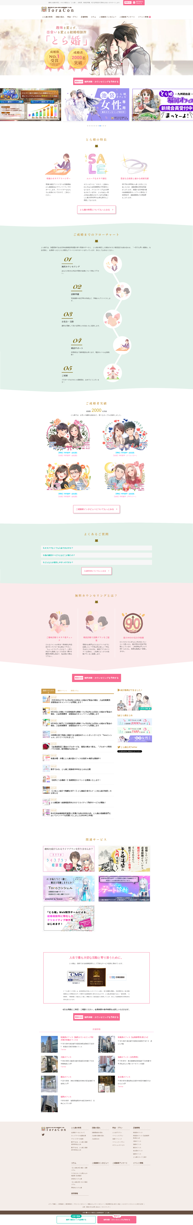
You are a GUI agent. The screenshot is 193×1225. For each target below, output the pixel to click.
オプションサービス (118, 1145)
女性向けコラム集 (76, 1179)
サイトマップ (105, 1207)
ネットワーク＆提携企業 (78, 1135)
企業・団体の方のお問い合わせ (91, 1207)
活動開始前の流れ (97, 1132)
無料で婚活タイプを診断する (76, 1218)
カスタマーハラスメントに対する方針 (132, 1204)
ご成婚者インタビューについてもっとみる (95, 509)
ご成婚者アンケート (127, 17)
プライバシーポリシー (80, 1204)
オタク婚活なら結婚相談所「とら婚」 (99, 1212)
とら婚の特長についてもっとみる (95, 209)
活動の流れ (60, 17)
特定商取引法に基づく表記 (113, 1204)
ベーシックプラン (117, 1135)
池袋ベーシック (117, 1139)
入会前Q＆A (95, 1139)
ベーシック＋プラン (118, 1142)
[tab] (96, 548)
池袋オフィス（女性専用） (128, 1057)
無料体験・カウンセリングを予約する (97, 81)
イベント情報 (144, 17)
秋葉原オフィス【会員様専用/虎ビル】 (133, 1037)
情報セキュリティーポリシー (96, 1204)
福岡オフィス (66, 1097)
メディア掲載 (52, 1204)
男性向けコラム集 (76, 1187)
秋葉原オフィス (138, 1132)
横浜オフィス (66, 1077)
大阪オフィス (66, 1057)
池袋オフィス (137, 1144)
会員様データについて (78, 1132)
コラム (93, 17)
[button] (87, 125)
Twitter (63, 1049)
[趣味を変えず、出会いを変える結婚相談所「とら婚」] (57, 9)
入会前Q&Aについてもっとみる (95, 571)
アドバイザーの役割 (77, 1139)
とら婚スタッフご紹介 (140, 1157)
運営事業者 (69, 1204)
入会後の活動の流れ (98, 1135)
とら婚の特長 (47, 17)
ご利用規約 (61, 1204)
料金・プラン (72, 17)
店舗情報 (84, 17)
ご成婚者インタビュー (107, 17)
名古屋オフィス (124, 1077)
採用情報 (74, 1193)
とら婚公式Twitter (129, 747)
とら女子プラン (117, 1132)
